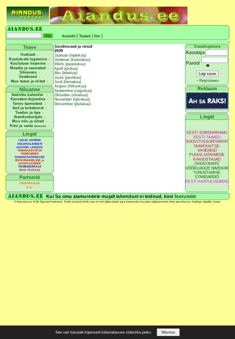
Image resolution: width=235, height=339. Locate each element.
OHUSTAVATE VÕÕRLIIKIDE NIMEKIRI (207, 165)
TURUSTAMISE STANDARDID (206, 174)
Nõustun (168, 332)
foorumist (185, 196)
